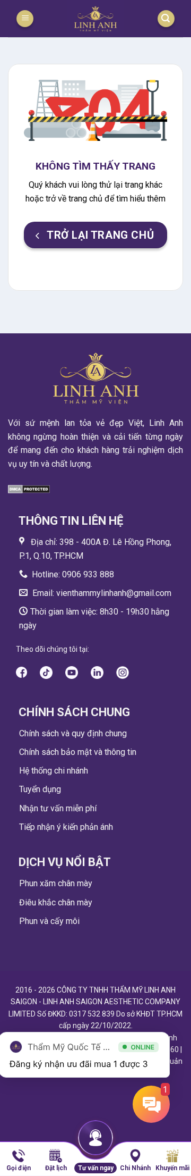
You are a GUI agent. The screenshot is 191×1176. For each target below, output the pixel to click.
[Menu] (24, 19)
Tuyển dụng (40, 789)
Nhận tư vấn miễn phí (58, 808)
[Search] (166, 19)
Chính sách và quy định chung (73, 733)
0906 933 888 (88, 574)
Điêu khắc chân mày (55, 902)
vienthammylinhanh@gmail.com (112, 593)
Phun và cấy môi (49, 921)
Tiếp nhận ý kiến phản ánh (66, 827)
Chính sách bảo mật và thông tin (77, 752)
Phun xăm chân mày (55, 883)
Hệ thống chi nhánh (53, 771)
